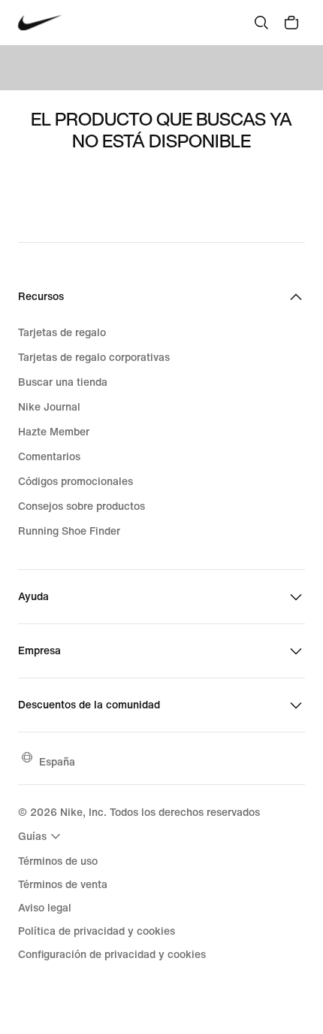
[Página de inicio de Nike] (40, 23)
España (57, 761)
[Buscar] (261, 22)
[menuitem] (41, 836)
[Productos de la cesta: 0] (291, 22)
